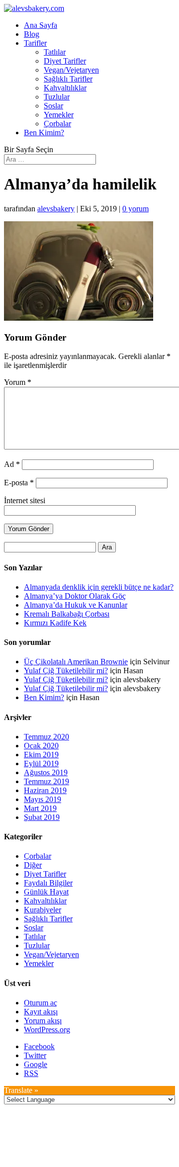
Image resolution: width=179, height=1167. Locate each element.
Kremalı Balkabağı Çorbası (66, 614)
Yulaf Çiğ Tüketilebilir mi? (66, 670)
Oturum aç (40, 1002)
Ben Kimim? (44, 132)
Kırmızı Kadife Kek (55, 623)
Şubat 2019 (42, 817)
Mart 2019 (40, 808)
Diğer (33, 865)
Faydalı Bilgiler (48, 883)
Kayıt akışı (41, 1011)
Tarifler (35, 43)
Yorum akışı (43, 1020)
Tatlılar (55, 52)
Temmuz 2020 (46, 736)
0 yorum (135, 208)
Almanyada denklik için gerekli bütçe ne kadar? (99, 587)
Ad (12, 464)
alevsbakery (56, 208)
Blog (31, 34)
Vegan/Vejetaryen (71, 70)
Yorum (17, 382)
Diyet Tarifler (65, 61)
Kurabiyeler (42, 909)
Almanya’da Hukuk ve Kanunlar (75, 605)
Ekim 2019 (41, 754)
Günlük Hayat (46, 892)
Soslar (53, 105)
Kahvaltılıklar (65, 88)
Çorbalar (57, 123)
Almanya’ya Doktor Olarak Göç (75, 596)
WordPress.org (47, 1029)
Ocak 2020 (41, 745)
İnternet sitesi (24, 500)
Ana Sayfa (40, 25)
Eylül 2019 (41, 763)
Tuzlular (57, 96)
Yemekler (59, 114)
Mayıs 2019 (42, 799)
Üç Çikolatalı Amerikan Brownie (76, 661)
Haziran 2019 (45, 790)
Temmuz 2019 (46, 781)
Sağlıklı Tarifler (68, 79)
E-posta (19, 482)
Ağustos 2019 (46, 772)
